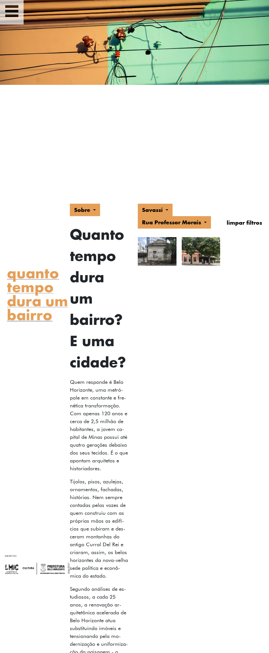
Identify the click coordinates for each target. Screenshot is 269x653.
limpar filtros (244, 222)
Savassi (153, 209)
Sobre (83, 209)
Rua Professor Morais (172, 222)
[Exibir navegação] (12, 12)
